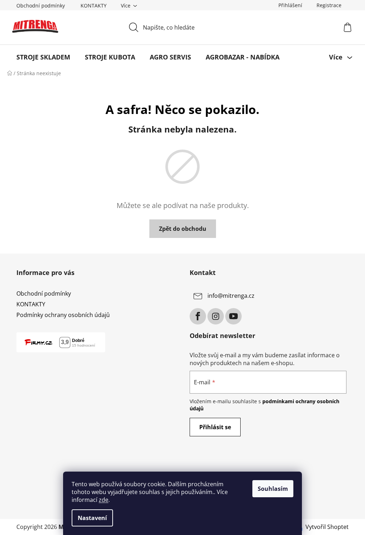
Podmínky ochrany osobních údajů (63, 315)
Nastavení (92, 518)
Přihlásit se (215, 427)
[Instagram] (215, 316)
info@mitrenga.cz (231, 296)
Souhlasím (273, 489)
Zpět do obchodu (182, 229)
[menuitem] (43, 57)
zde (103, 500)
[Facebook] (198, 316)
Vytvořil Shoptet (327, 527)
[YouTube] (233, 316)
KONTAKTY (94, 5)
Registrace (329, 5)
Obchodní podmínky (40, 5)
